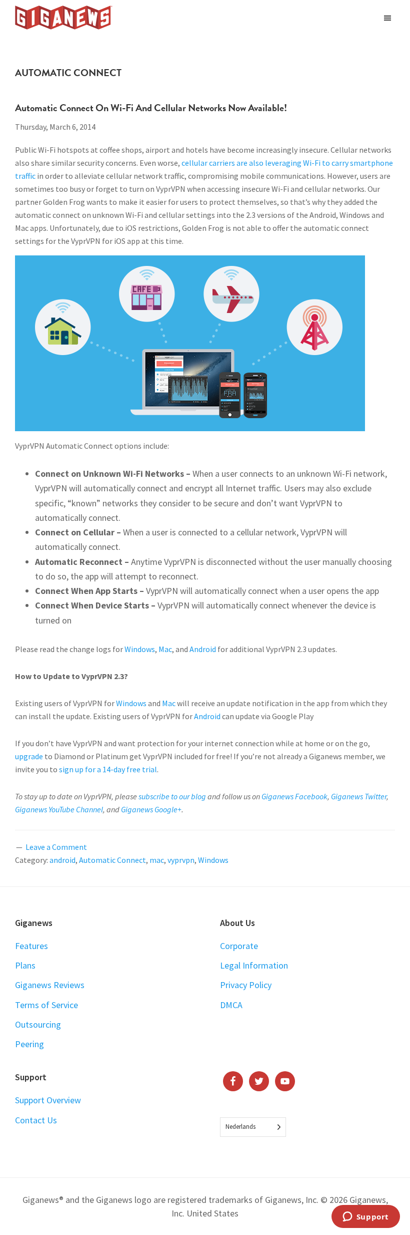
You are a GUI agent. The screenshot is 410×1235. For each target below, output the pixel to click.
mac (157, 860)
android (63, 860)
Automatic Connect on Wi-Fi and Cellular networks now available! (151, 107)
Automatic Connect (112, 860)
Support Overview (48, 1100)
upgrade (29, 756)
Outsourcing (38, 1024)
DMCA (231, 1005)
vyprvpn (181, 860)
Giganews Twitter (358, 796)
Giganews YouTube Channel (59, 809)
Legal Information (254, 965)
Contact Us (36, 1120)
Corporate (239, 946)
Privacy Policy (246, 985)
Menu (388, 17)
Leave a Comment (56, 847)
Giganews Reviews (49, 985)
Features (31, 946)
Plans (25, 965)
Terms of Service (46, 1005)
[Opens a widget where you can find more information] (365, 1217)
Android (203, 649)
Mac (165, 649)
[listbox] (253, 1127)
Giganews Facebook (295, 796)
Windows (139, 649)
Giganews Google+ (151, 809)
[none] (253, 1127)
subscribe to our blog (172, 796)
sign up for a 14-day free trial (108, 769)
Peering (29, 1044)
